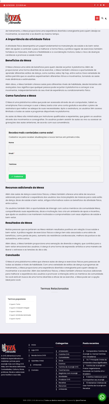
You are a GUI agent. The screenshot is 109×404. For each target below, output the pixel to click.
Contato (34, 370)
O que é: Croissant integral (19, 308)
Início (33, 345)
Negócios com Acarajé (68, 373)
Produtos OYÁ (64, 379)
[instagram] (98, 5)
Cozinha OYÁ (64, 354)
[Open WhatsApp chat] (102, 397)
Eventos (62, 364)
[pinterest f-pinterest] (101, 5)
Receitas (62, 383)
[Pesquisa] (102, 18)
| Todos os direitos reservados (54, 400)
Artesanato (63, 351)
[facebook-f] (95, 5)
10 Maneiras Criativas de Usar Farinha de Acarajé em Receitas (94, 386)
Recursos (62, 386)
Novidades (63, 376)
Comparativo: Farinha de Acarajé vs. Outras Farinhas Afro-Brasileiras (95, 354)
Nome (11, 142)
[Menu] (97, 18)
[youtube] (104, 5)
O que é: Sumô (14, 319)
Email (12, 153)
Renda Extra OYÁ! (38, 355)
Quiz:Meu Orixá (37, 361)
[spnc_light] (106, 18)
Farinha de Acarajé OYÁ (68, 367)
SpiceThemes (81, 400)
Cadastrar (17, 176)
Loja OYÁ (35, 350)
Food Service (64, 370)
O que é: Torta (14, 304)
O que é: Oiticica (15, 311)
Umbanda (37, 365)
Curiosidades (64, 357)
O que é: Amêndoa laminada (20, 315)
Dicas (61, 360)
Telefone (12, 164)
